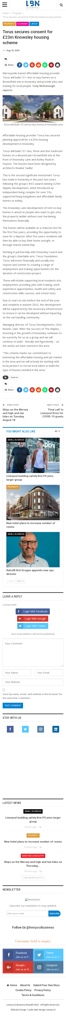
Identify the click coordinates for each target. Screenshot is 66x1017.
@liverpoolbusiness (40, 927)
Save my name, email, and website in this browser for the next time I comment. (32, 696)
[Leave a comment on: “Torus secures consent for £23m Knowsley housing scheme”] (6, 59)
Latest (34, 24)
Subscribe (54, 913)
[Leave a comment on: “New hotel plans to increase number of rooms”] (40, 847)
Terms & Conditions (33, 995)
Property (9, 24)
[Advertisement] (33, 767)
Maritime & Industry (33, 856)
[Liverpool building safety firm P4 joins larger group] (33, 455)
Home (13, 985)
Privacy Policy (42, 990)
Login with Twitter (35, 626)
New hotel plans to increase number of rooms (33, 841)
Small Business (16, 440)
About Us (25, 985)
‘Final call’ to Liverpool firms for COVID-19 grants (51, 413)
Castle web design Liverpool (41, 1009)
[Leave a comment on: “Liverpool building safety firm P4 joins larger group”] (40, 826)
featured (14, 377)
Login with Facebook (35, 611)
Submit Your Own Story (46, 985)
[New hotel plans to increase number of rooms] (33, 502)
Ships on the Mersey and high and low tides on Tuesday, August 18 (15, 415)
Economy (22, 24)
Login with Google (35, 618)
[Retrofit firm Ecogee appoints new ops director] (33, 549)
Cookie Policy (23, 990)
